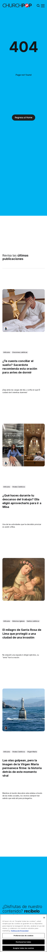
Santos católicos (33, 621)
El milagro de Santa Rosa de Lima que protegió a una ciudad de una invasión (21, 633)
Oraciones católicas (19, 352)
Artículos (6, 352)
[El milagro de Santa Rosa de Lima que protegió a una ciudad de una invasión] (23, 579)
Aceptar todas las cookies (23, 948)
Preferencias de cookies (24, 936)
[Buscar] (38, 6)
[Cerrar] (44, 917)
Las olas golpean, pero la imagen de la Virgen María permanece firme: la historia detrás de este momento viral (22, 768)
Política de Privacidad (19, 931)
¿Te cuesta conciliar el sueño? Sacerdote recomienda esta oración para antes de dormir (19, 366)
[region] (23, 933)
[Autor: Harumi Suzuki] (5, 328)
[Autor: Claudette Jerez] (5, 728)
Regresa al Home (23, 117)
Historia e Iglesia (18, 621)
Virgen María (32, 752)
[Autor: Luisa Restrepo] (5, 597)
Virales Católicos (18, 487)
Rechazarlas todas (23, 942)
